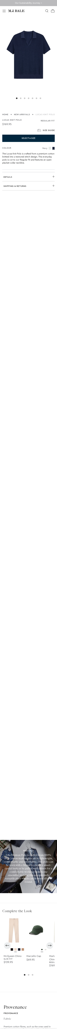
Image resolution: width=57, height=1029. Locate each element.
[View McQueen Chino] (12, 949)
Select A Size (28, 138)
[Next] (49, 945)
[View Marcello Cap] (42, 949)
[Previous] (7, 945)
